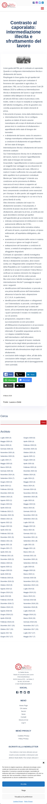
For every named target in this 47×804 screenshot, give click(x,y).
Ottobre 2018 (5, 607)
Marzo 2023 (28, 508)
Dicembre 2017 (5, 625)
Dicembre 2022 (5, 515)
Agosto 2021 (4, 544)
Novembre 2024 (6, 474)
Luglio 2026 (4, 438)
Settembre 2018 (29, 607)
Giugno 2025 (28, 460)
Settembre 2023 (29, 497)
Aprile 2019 (4, 596)
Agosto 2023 (4, 500)
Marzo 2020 (28, 574)
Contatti (23, 717)
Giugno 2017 (5, 636)
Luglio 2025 (4, 460)
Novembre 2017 (29, 625)
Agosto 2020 (4, 567)
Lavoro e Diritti (15, 402)
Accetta (23, 784)
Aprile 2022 (4, 530)
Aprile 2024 (4, 486)
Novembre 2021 (29, 537)
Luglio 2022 (28, 522)
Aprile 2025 (28, 463)
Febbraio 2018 (5, 622)
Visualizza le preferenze (23, 797)
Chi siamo (23, 708)
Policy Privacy (28, 801)
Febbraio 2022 (5, 533)
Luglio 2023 (28, 500)
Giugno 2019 (5, 592)
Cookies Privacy (18, 801)
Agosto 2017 (4, 633)
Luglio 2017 (28, 633)
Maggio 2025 (5, 463)
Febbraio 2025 (29, 467)
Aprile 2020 (4, 574)
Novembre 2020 (29, 559)
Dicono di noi (23, 720)
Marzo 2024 (28, 486)
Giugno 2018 (5, 614)
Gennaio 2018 (29, 622)
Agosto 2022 (4, 522)
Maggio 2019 (28, 592)
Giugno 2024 (5, 482)
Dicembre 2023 (5, 493)
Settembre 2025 (6, 456)
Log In (23, 723)
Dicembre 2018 (5, 603)
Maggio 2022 (28, 526)
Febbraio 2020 (5, 578)
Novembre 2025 (6, 452)
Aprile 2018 (4, 618)
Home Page (23, 705)
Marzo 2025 (4, 467)
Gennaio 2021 (29, 555)
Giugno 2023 (5, 504)
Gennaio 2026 (5, 449)
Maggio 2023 (28, 504)
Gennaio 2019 (29, 600)
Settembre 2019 (29, 585)
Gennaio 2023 (29, 511)
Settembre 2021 (29, 541)
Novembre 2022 (29, 515)
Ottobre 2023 (5, 497)
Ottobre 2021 (5, 541)
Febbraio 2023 (5, 511)
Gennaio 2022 (29, 533)
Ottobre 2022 (5, 519)
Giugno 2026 (28, 438)
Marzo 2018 (28, 618)
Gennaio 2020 (29, 578)
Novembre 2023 (29, 493)
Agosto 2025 (28, 456)
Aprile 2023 (4, 508)
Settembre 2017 (29, 629)
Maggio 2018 (28, 614)
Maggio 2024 (28, 482)
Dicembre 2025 (29, 449)
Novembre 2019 (29, 581)
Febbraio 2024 (5, 489)
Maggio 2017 (28, 636)
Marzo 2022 (28, 530)
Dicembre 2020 (5, 559)
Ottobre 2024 (28, 474)
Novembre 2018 (29, 603)
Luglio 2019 (28, 589)
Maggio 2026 (5, 441)
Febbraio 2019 (5, 600)
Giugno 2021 (5, 548)
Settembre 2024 (6, 478)
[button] (43, 763)
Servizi (23, 711)
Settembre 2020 (29, 563)
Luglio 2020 (28, 567)
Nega (24, 790)
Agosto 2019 (4, 589)
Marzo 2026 (4, 445)
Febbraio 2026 (29, 445)
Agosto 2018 (4, 611)
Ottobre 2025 (28, 452)
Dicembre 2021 (5, 537)
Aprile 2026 (28, 441)
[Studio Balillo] (9, 8)
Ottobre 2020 (5, 563)
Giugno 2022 (5, 526)
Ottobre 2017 (5, 629)
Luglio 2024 (28, 478)
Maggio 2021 (28, 548)
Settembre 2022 (29, 519)
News (23, 714)
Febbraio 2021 (5, 555)
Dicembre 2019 (5, 581)
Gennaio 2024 (29, 489)
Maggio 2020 (28, 570)
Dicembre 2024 (29, 471)
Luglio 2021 (28, 544)
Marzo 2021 (28, 552)
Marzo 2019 (28, 596)
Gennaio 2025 (5, 471)
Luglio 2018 (28, 611)
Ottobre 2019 (5, 585)
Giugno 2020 (5, 570)
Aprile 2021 (4, 552)
